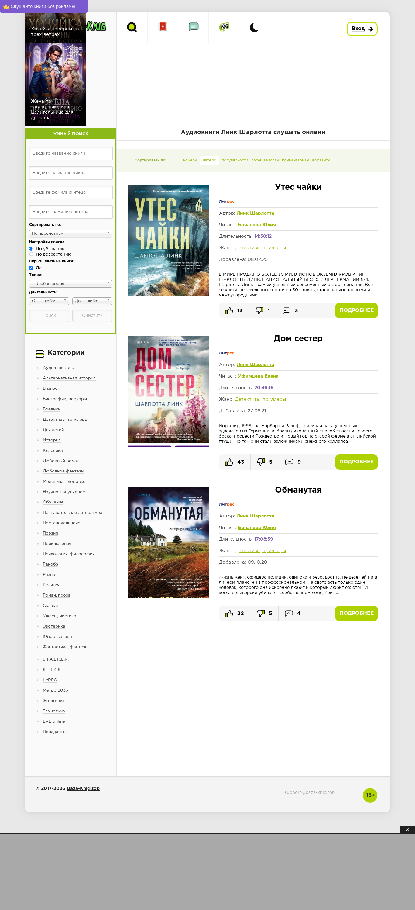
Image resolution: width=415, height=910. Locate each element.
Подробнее (357, 310)
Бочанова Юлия (257, 225)
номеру (190, 160)
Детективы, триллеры (260, 248)
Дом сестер (298, 338)
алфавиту (321, 160)
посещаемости (265, 160)
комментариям (295, 160)
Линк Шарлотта (255, 213)
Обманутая (298, 490)
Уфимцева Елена (258, 376)
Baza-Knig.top (83, 789)
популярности (235, 160)
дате (207, 160)
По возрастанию (54, 254)
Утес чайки (298, 187)
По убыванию (51, 249)
